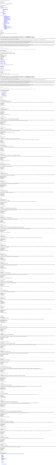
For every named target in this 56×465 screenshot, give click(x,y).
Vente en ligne (5, 28)
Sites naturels (5, 20)
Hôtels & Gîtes (5, 25)
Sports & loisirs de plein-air (7, 23)
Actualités (1, 8)
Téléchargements (2, 12)
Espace (3, 10)
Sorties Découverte (5, 15)
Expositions (4, 13)
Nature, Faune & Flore (5, 9)
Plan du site (3, 462)
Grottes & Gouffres (6, 17)
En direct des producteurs (6, 27)
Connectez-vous (2, 32)
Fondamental (4, 11)
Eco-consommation (5, 26)
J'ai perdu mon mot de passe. (3, 5)
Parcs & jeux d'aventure (6, 22)
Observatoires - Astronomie (7, 18)
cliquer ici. (11, 3)
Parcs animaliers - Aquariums (7, 16)
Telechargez (2, 66)
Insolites (5, 24)
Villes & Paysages (6, 21)
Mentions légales (3, 461)
